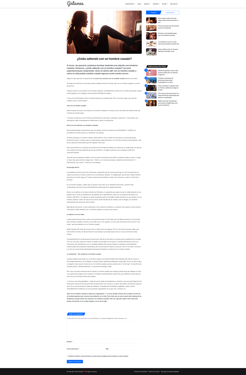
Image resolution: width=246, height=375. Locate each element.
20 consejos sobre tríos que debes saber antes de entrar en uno (168, 20)
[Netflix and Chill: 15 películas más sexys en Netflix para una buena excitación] (151, 103)
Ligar (139, 4)
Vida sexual (173, 4)
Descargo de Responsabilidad (170, 371)
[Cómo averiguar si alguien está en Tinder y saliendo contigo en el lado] (151, 88)
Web (107, 349)
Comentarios (170, 12)
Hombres (155, 4)
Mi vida (164, 4)
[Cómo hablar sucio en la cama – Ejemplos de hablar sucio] (151, 52)
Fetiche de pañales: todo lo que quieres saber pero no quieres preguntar (168, 72)
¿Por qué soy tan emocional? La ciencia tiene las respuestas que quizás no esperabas (168, 95)
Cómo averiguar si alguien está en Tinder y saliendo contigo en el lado (168, 88)
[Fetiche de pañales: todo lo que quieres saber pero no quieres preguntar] (151, 73)
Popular (153, 12)
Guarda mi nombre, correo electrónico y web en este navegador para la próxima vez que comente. (98, 356)
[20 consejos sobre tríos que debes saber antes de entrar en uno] (151, 20)
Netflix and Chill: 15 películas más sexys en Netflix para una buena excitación (167, 103)
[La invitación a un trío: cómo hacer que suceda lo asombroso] (151, 44)
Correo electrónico (73, 349)
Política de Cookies (154, 371)
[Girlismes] (75, 3)
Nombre (70, 341)
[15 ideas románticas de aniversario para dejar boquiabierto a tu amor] (151, 80)
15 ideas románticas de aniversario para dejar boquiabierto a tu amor (165, 80)
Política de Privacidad (140, 371)
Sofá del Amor (129, 4)
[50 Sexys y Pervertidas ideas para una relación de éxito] (151, 36)
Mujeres (146, 4)
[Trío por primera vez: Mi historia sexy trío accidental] (151, 28)
